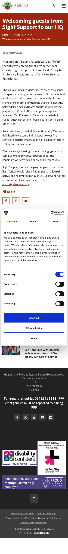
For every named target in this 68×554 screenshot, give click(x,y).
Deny (34, 338)
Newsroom (18, 34)
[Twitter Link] (25, 417)
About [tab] (55, 221)
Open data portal (39, 518)
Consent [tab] (12, 221)
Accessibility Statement (22, 513)
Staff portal (55, 518)
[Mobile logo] (15, 6)
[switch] (59, 284)
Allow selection (34, 328)
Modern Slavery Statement (33, 522)
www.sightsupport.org (15, 184)
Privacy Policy (12, 518)
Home (5, 34)
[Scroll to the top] (34, 498)
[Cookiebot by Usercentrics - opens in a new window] (50, 213)
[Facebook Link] (17, 417)
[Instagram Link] (34, 417)
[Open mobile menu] (64, 6)
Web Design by (26, 533)
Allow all (34, 318)
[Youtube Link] (42, 417)
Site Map (25, 518)
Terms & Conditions (46, 513)
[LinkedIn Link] (51, 417)
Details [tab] (34, 221)
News (31, 34)
